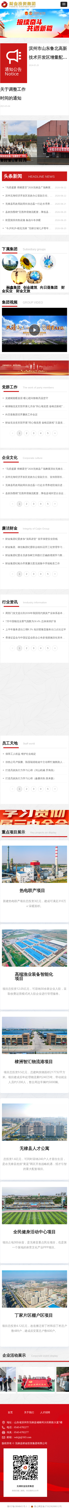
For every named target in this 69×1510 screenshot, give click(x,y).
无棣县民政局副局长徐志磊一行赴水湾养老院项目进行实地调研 (29, 204)
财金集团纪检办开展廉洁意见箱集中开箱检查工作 (32, 563)
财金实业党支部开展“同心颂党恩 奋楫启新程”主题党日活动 (36, 422)
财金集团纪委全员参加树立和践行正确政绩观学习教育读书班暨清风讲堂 (36, 555)
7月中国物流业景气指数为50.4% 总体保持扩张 (30, 621)
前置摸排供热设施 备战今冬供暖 (23, 220)
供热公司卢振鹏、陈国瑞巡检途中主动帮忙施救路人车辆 (36, 762)
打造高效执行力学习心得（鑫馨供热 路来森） (30, 778)
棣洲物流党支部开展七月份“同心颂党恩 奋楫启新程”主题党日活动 (36, 406)
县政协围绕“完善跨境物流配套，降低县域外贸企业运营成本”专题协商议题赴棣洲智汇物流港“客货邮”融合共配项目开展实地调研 (29, 212)
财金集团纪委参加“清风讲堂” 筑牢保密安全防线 (31, 539)
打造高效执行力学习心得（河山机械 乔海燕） (30, 770)
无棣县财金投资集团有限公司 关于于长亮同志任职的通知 (36, 683)
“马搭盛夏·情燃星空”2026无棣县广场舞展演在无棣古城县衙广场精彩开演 (29, 187)
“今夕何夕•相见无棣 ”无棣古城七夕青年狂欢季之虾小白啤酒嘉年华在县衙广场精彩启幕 (29, 228)
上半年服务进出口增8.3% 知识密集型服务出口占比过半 (35, 629)
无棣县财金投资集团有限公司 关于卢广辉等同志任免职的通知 (36, 692)
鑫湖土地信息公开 (15, 708)
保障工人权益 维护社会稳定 (20, 754)
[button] (64, 4)
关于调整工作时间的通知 (13, 93)
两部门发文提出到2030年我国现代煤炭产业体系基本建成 (36, 613)
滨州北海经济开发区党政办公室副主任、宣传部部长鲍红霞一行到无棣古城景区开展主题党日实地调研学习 (29, 195)
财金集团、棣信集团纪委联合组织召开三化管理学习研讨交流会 (36, 547)
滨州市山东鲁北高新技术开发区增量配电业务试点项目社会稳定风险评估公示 (48, 54)
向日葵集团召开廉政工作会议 (21, 414)
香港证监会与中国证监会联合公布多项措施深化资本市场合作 (36, 637)
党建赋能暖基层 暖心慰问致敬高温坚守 (26, 398)
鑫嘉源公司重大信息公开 (19, 700)
